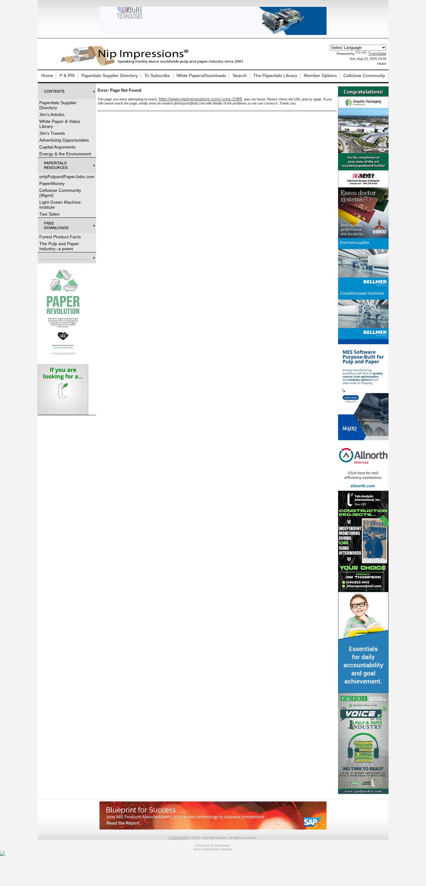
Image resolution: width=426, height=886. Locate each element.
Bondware (222, 845)
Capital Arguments (57, 146)
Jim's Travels (52, 133)
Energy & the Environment (65, 153)
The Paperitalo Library (275, 75)
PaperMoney (52, 183)
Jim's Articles (52, 114)
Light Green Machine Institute (60, 205)
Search (240, 75)
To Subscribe (157, 75)
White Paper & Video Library (59, 124)
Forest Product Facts (60, 236)
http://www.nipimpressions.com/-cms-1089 (200, 98)
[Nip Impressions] (153, 64)
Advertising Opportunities (64, 140)
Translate (377, 53)
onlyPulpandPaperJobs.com (66, 176)
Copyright (178, 837)
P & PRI (67, 75)
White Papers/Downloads (201, 75)
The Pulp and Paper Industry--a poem (59, 246)
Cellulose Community (364, 75)
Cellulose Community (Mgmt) (60, 193)
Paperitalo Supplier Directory (109, 75)
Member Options (320, 75)
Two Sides (49, 214)
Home (47, 75)
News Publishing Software (213, 849)
